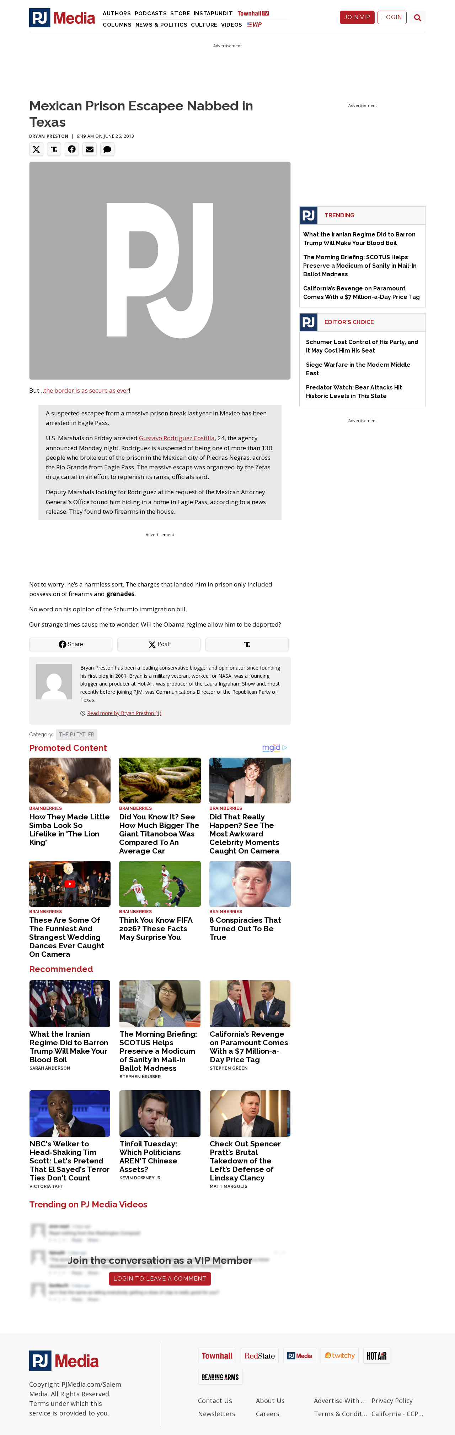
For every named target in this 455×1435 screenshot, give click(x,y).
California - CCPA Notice (398, 1413)
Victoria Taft (46, 1186)
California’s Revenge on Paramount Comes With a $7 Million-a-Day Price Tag (249, 1047)
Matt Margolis (228, 1186)
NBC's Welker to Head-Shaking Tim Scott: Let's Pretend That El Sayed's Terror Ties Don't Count (69, 1160)
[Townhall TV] (256, 13)
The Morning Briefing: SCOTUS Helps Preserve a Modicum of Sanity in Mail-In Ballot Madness (158, 1051)
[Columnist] (56, 681)
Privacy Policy (392, 1400)
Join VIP (357, 17)
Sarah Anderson (50, 1068)
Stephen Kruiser (140, 1076)
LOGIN (392, 17)
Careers (267, 1413)
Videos (231, 25)
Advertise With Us (341, 1400)
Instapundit (213, 13)
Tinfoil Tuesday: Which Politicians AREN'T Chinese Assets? (150, 1156)
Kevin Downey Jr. (140, 1177)
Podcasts (151, 13)
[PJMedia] (62, 17)
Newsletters (216, 1413)
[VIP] (254, 24)
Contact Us (215, 1400)
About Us (270, 1400)
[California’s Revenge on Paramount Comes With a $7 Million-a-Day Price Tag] (250, 1002)
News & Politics (161, 25)
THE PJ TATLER (76, 734)
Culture (204, 25)
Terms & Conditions (341, 1413)
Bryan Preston (49, 136)
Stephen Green (229, 1068)
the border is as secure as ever (86, 390)
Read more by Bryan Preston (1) (124, 713)
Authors (117, 13)
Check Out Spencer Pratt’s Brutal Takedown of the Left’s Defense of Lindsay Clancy (245, 1160)
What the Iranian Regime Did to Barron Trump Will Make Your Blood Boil (69, 1047)
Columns (117, 25)
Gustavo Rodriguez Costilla (177, 438)
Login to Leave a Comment (160, 1278)
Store (180, 13)
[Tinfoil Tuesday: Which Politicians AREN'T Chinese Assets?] (159, 1112)
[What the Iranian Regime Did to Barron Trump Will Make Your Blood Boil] (70, 1002)
